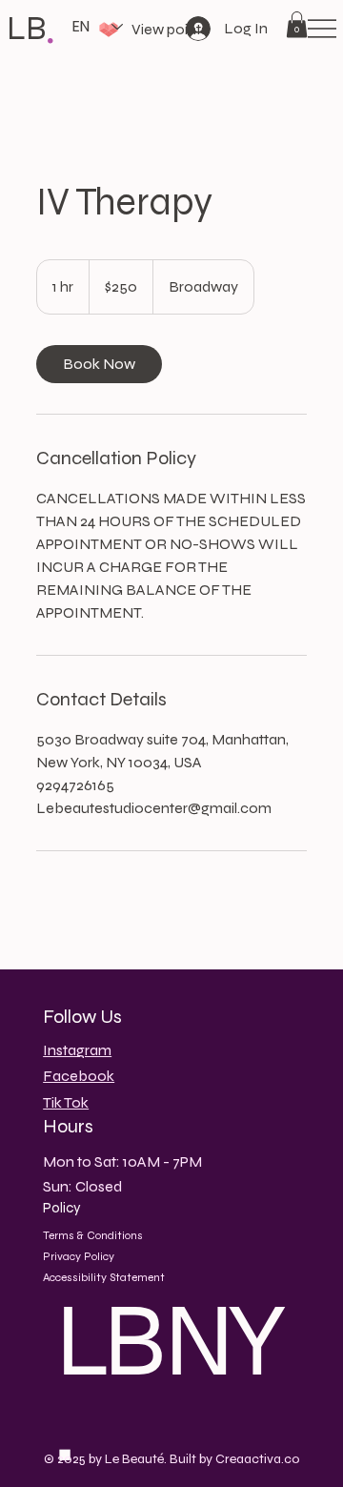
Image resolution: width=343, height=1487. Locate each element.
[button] (297, 24)
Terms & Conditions (93, 1235)
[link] (99, 364)
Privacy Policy (78, 1256)
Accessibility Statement (104, 1277)
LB (27, 29)
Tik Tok (66, 1102)
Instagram (77, 1050)
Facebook (78, 1076)
